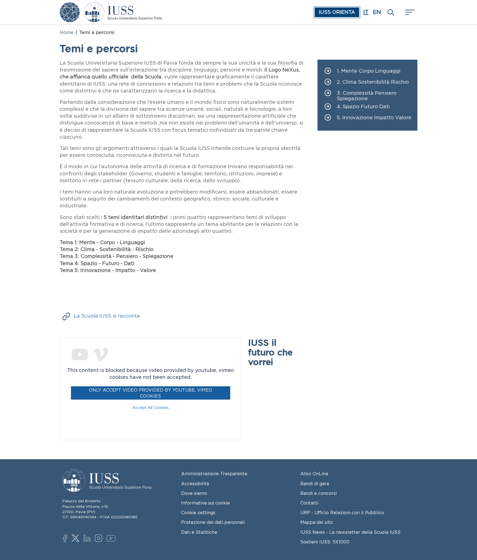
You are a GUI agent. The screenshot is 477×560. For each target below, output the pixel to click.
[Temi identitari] (70, 6)
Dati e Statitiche (199, 532)
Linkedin (88, 539)
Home (66, 32)
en (377, 12)
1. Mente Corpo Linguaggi (369, 71)
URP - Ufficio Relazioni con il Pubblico (342, 512)
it (366, 12)
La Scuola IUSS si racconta (107, 316)
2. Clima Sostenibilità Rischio (373, 82)
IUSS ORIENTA (337, 12)
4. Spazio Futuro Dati (363, 106)
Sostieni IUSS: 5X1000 (324, 541)
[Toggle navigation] (409, 12)
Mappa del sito (316, 522)
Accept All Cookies (150, 407)
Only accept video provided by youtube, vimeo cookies (150, 392)
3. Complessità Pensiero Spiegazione (366, 96)
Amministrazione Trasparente (214, 473)
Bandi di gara (314, 483)
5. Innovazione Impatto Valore (374, 117)
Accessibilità (195, 483)
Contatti (309, 502)
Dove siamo (194, 493)
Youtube (111, 539)
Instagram (100, 539)
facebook (68, 539)
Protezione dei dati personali (213, 522)
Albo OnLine (314, 473)
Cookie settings (198, 512)
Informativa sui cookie (205, 502)
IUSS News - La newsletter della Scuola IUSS (350, 532)
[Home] (123, 6)
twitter (76, 539)
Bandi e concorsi (318, 493)
